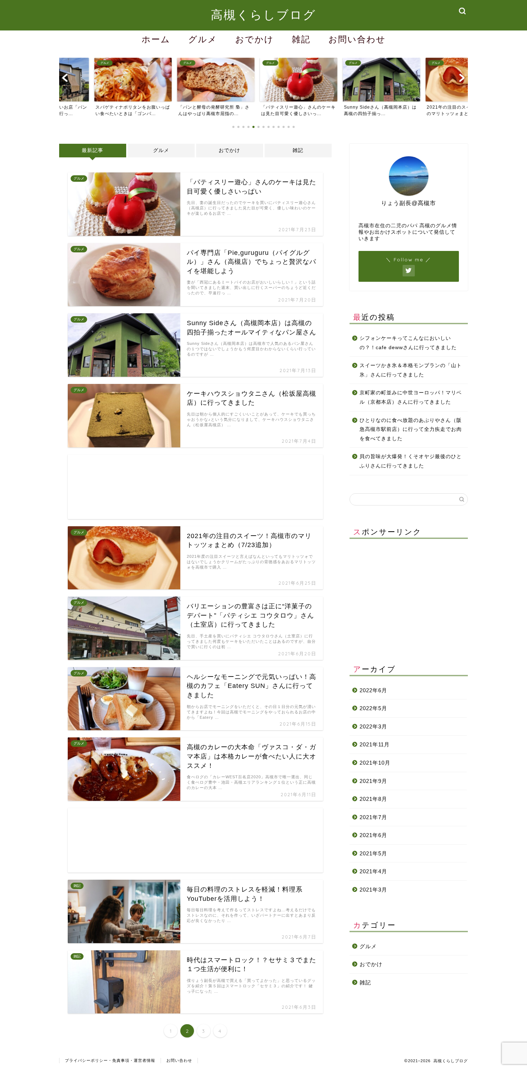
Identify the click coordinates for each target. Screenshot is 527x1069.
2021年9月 (373, 781)
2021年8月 (373, 799)
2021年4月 (373, 871)
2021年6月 (373, 835)
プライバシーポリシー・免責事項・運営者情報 (110, 1060)
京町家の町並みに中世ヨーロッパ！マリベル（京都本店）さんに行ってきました (411, 397)
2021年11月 (375, 744)
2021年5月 (373, 853)
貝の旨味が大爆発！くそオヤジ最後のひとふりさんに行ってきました (411, 461)
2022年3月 (373, 726)
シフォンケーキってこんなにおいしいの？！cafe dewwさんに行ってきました (408, 343)
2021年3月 (373, 890)
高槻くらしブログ (263, 14)
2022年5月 (373, 708)
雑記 (301, 39)
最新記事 (92, 150)
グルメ (202, 39)
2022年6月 (373, 690)
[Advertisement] (195, 487)
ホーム (156, 39)
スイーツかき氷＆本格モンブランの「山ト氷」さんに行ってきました (411, 370)
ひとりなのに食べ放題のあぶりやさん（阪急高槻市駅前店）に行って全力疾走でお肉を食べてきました (411, 429)
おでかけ (254, 39)
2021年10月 (375, 763)
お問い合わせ (357, 39)
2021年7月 (373, 817)
